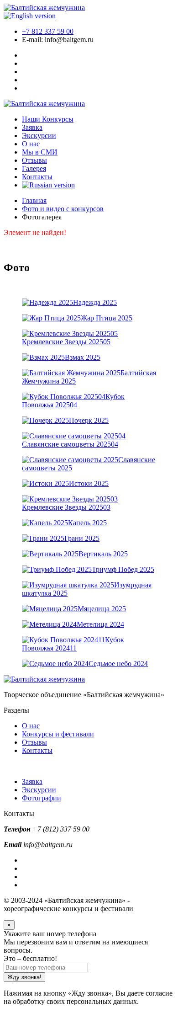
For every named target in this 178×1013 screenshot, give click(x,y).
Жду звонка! (24, 977)
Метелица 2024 (100, 624)
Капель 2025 (87, 523)
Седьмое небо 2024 (118, 663)
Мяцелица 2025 (102, 609)
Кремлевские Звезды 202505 (66, 342)
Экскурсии (39, 135)
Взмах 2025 (82, 357)
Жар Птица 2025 (106, 318)
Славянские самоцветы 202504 (70, 444)
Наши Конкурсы (47, 119)
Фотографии (41, 798)
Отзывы (34, 160)
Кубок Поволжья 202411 (73, 644)
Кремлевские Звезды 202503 (66, 507)
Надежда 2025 (95, 302)
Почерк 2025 (89, 420)
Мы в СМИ (40, 152)
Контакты (37, 177)
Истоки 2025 (89, 483)
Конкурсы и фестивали (58, 734)
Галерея (34, 168)
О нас (31, 144)
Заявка (32, 127)
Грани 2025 (81, 538)
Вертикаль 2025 (103, 554)
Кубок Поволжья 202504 (73, 401)
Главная (34, 200)
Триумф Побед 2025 (123, 569)
